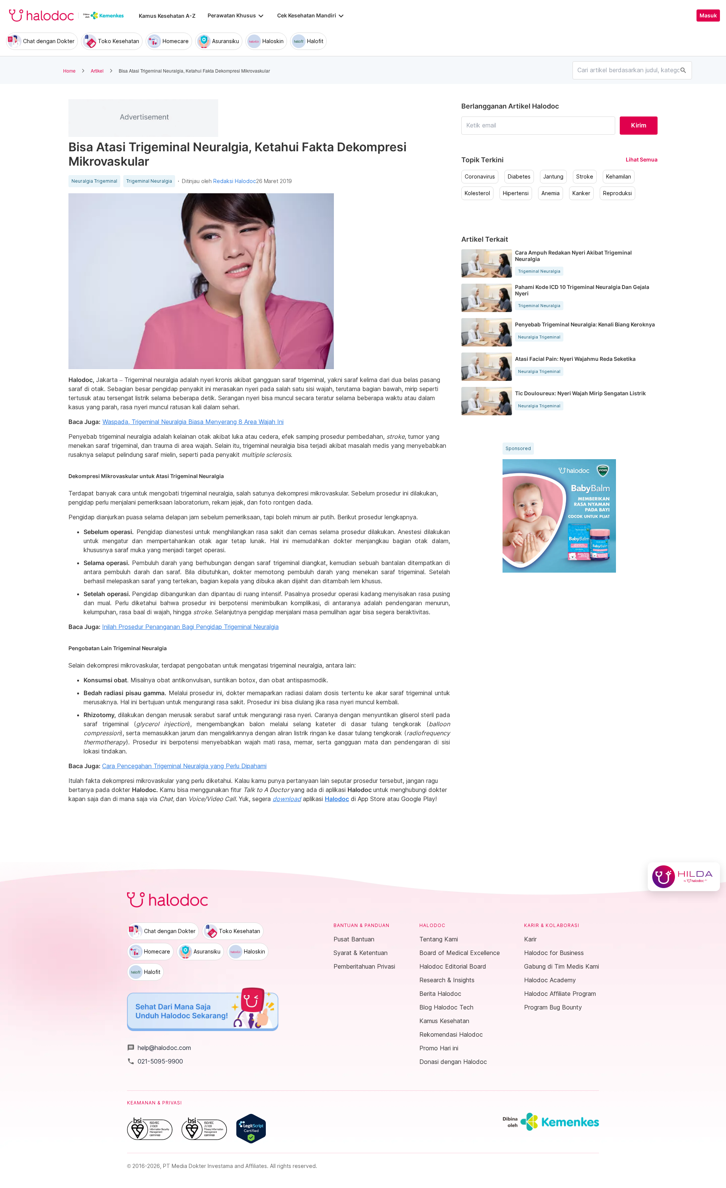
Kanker (581, 193)
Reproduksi (617, 193)
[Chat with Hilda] (684, 876)
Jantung (553, 177)
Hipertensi (516, 193)
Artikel (97, 70)
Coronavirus (480, 177)
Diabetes (519, 177)
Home (69, 70)
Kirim (638, 125)
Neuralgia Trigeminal (94, 181)
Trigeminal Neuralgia (149, 181)
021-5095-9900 (155, 1061)
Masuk (708, 15)
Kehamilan (618, 177)
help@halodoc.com (159, 1047)
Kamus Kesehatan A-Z (167, 15)
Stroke (584, 177)
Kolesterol (477, 193)
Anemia (550, 193)
